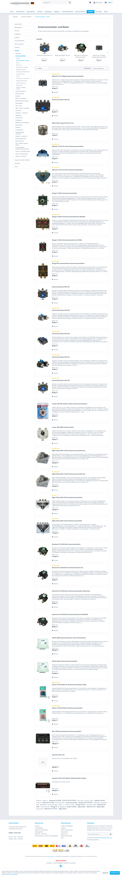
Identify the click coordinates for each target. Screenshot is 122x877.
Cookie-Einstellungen (67, 826)
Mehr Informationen (12, 874)
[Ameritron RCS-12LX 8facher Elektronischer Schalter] (42, 785)
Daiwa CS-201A (72, 807)
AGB (62, 838)
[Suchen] (70, 2)
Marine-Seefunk (19, 44)
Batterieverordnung (66, 836)
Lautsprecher (19, 118)
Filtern (40, 68)
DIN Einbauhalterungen (22, 101)
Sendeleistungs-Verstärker (19, 133)
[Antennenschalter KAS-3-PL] (44, 48)
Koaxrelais (18, 110)
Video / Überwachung (21, 154)
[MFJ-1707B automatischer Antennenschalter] (42, 738)
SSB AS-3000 (39, 809)
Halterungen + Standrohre (22, 78)
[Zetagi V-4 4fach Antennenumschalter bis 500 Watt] (42, 224)
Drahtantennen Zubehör (22, 67)
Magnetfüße (19, 85)
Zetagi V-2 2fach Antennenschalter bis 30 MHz (67, 240)
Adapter (18, 58)
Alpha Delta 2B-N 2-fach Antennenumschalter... (67, 497)
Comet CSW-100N (52, 804)
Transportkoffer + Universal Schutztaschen (22, 148)
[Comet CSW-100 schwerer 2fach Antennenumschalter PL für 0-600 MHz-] (42, 411)
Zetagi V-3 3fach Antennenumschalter (64, 193)
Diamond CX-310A (48, 802)
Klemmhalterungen (21, 83)
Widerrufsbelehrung (66, 830)
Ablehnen (105, 873)
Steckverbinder (19, 141)
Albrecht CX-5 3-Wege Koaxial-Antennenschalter (99, 56)
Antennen (18, 53)
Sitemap (37, 826)
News (16, 166)
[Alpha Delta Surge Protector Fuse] (42, 130)
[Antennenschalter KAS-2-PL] (63, 48)
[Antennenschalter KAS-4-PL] (42, 341)
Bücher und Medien (21, 98)
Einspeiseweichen (20, 74)
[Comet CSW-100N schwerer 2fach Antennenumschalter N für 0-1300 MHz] (42, 434)
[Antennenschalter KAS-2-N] (42, 364)
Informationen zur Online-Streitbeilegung (46, 836)
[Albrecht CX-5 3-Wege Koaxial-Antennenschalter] (99, 48)
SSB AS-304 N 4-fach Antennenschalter (64, 661)
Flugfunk (17, 37)
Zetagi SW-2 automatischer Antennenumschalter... (69, 263)
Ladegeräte (18, 115)
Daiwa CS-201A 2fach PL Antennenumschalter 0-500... (69, 685)
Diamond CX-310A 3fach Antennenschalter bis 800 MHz (70, 614)
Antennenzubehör (20, 56)
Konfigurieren (115, 873)
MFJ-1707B (80, 800)
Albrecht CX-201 (100, 800)
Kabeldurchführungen (21, 80)
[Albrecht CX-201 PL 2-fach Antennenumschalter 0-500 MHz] (42, 153)
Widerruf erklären (61, 860)
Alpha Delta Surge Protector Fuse (63, 123)
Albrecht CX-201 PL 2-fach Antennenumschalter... (68, 146)
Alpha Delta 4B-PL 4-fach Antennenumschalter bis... (69, 451)
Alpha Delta (97, 802)
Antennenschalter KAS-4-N (61, 100)
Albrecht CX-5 (91, 807)
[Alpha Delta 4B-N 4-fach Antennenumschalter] (42, 528)
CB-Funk (17, 31)
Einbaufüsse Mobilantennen (23, 71)
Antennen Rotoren (20, 91)
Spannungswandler (20, 138)
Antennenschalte (69, 800)
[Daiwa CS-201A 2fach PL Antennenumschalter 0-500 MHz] (42, 692)
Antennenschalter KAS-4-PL (61, 333)
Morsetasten (18, 125)
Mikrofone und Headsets (22, 122)
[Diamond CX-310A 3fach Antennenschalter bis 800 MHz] (42, 622)
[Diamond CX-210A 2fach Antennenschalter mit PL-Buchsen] (42, 575)
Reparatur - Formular (41, 834)
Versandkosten (39, 828)
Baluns (18, 62)
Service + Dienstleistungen (22, 151)
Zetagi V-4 (54, 806)
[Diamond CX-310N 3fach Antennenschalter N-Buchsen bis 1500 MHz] (81, 48)
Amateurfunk (18, 24)
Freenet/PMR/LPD (19, 41)
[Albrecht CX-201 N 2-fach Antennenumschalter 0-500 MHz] (42, 177)
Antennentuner (19, 93)
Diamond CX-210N (55, 800)
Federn (18, 76)
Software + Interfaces (21, 136)
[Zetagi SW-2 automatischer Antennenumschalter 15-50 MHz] (42, 270)
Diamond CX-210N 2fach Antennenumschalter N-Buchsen (71, 591)
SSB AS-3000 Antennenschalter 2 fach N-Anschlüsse (69, 638)
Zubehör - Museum (20, 156)
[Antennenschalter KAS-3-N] (42, 294)
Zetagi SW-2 (81, 804)
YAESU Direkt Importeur (41, 830)
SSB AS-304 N (43, 804)
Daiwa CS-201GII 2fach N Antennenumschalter (67, 708)
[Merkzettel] (90, 2)
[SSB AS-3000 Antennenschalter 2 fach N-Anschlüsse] (42, 645)
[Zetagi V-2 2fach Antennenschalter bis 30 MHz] (42, 247)
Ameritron (38, 800)
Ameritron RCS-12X (58, 755)
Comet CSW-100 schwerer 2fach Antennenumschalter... (70, 404)
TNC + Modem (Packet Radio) (21, 144)
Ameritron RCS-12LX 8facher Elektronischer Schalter (69, 778)
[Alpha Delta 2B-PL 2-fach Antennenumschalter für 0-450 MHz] (42, 481)
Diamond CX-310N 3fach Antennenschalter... (81, 56)
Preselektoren (19, 130)
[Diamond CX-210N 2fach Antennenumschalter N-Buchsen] (42, 598)
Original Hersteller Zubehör (22, 160)
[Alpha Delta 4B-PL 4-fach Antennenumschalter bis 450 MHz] (42, 458)
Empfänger (18, 34)
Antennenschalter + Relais (22, 60)
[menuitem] (57, 2)
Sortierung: (87, 68)
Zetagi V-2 (45, 800)
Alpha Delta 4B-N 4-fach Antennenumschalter (67, 521)
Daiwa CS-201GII (89, 800)
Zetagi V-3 (61, 804)
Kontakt (63, 828)
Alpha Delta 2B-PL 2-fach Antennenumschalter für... (69, 474)
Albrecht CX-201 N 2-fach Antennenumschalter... (68, 170)
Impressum (64, 834)
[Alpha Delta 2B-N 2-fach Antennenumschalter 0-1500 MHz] (42, 505)
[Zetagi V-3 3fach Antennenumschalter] (42, 200)
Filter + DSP (18, 105)
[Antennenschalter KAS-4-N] (42, 107)
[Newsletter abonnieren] (110, 834)
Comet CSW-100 (45, 807)
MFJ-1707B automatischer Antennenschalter (66, 731)
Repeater (17, 47)
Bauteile (17, 96)
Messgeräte (18, 120)
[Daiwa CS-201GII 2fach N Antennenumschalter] (42, 715)
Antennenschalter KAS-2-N (61, 357)
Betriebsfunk (18, 27)
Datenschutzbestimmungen (102, 837)
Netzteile (17, 127)
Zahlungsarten (39, 832)
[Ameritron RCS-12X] (42, 762)
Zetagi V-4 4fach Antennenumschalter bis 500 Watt (68, 217)
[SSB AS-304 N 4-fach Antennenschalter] (42, 668)
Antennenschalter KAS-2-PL (62, 55)
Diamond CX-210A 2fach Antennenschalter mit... (68, 568)
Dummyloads (19, 103)
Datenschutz (64, 832)
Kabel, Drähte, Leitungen (22, 108)
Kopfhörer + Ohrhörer (21, 113)
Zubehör (17, 50)
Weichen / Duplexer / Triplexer (21, 88)
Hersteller (17, 163)
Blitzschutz (19, 65)
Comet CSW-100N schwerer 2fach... (63, 427)
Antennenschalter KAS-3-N (61, 287)
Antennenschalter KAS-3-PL (44, 55)
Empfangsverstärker (21, 69)
